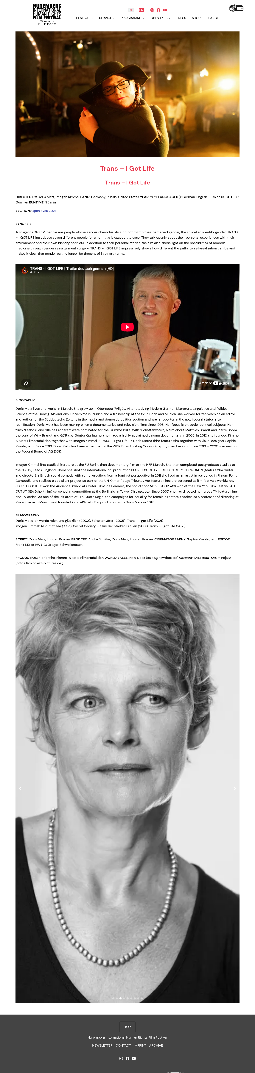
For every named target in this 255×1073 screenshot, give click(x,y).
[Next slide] (235, 788)
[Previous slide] (20, 788)
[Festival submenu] (92, 18)
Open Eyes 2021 (43, 210)
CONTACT (123, 1045)
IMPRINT (140, 1045)
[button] (113, 998)
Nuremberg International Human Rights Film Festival (127, 1037)
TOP (128, 1027)
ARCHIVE (156, 1045)
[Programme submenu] (144, 18)
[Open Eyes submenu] (169, 18)
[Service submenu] (114, 18)
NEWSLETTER (102, 1045)
